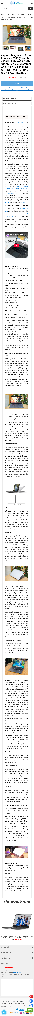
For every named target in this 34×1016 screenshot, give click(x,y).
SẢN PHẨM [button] (5, 948)
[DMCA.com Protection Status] (29, 1009)
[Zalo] (31, 1001)
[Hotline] (31, 996)
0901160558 (9, 968)
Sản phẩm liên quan (17, 901)
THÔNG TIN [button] (6, 958)
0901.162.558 (17, 972)
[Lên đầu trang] (28, 1002)
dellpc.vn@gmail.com (10, 970)
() (32, 3)
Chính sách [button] (6, 953)
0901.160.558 (8, 972)
